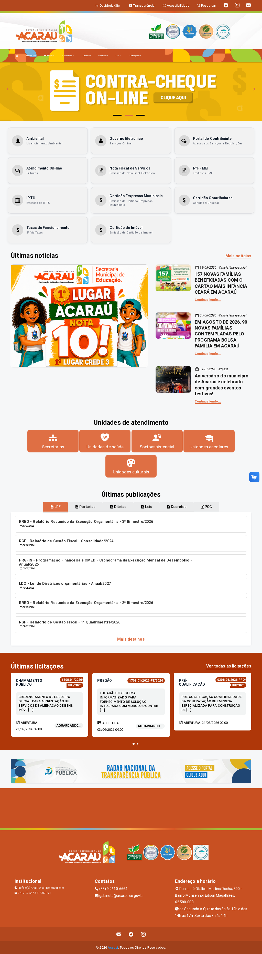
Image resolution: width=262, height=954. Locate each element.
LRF (117, 56)
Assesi (113, 947)
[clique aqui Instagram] (143, 934)
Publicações (134, 56)
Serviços (102, 56)
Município (48, 56)
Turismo (85, 56)
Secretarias (67, 56)
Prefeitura (30, 56)
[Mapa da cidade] (131, 807)
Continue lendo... (208, 300)
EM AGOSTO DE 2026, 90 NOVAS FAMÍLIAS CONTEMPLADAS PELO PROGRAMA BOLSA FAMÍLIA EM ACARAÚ (221, 334)
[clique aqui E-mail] (118, 934)
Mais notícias (238, 255)
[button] (134, 744)
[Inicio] (17, 55)
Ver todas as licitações (228, 666)
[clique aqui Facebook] (131, 934)
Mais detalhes (131, 639)
